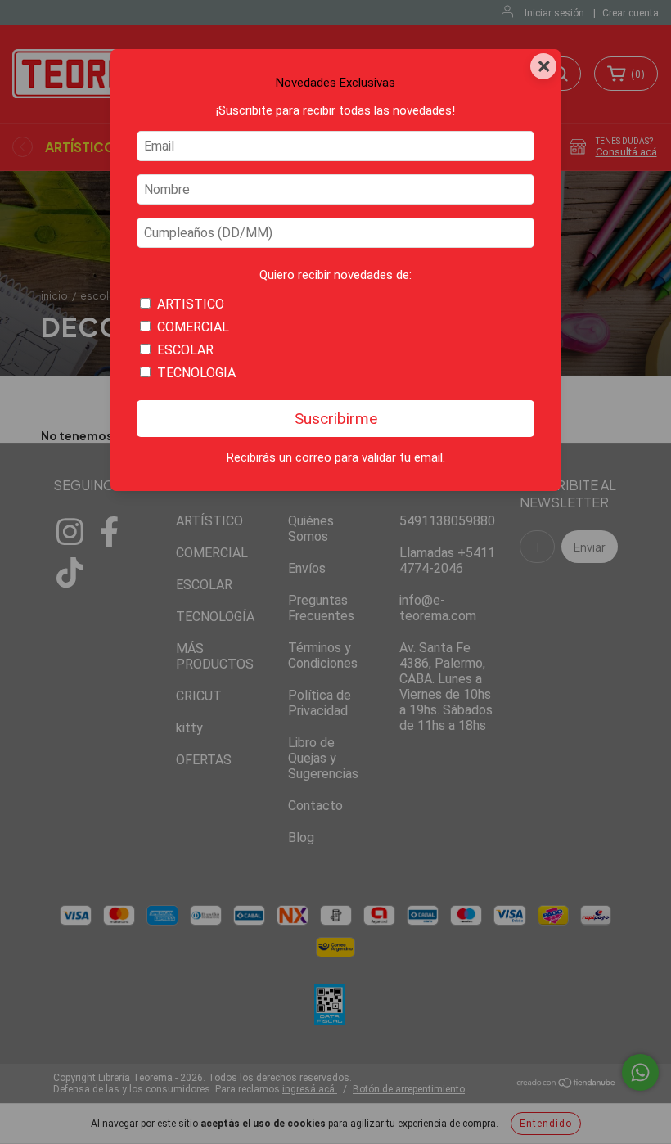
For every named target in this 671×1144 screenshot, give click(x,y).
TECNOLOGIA (196, 373)
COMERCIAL (193, 327)
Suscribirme (336, 418)
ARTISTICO (190, 304)
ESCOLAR (185, 350)
